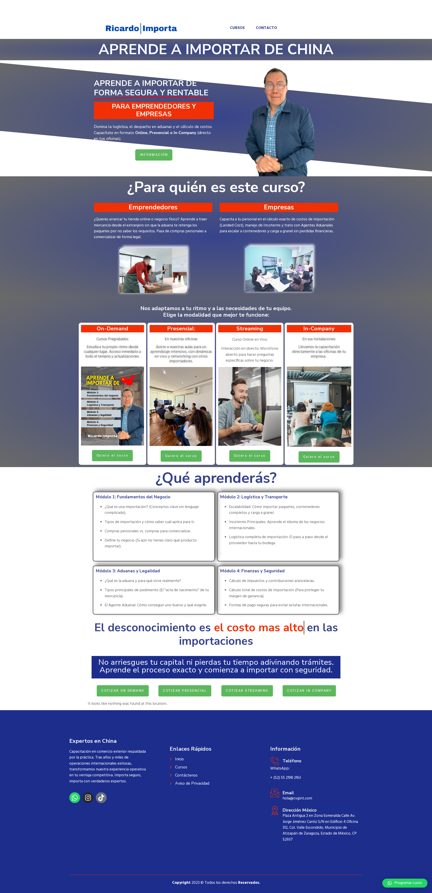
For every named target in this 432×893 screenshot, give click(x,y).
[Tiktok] (101, 797)
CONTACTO (266, 28)
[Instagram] (88, 797)
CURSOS (237, 28)
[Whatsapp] (74, 797)
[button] (405, 883)
